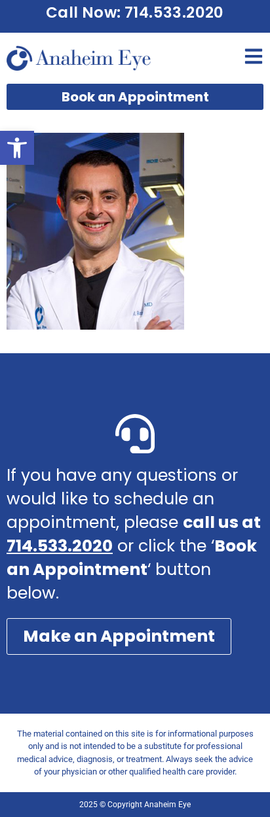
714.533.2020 (60, 545)
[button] (17, 148)
